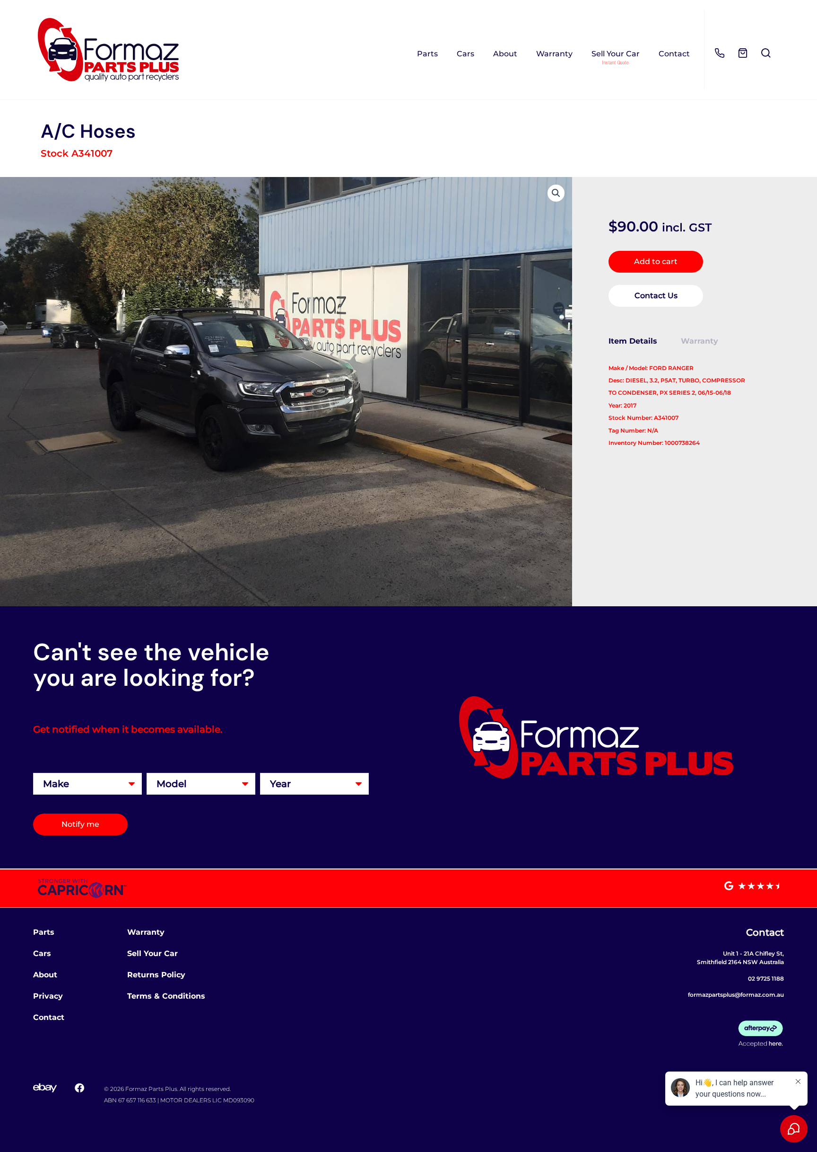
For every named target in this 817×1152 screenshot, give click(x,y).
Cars (465, 53)
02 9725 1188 (766, 978)
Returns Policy (156, 974)
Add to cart (656, 261)
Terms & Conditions (166, 996)
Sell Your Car (615, 53)
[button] (556, 193)
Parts (427, 53)
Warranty (554, 53)
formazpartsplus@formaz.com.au (736, 994)
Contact (674, 53)
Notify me (80, 824)
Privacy (48, 996)
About (505, 53)
